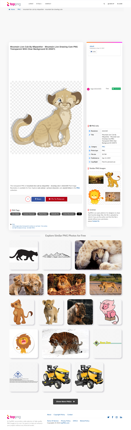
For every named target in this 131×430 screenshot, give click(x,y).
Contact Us (95, 221)
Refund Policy (84, 421)
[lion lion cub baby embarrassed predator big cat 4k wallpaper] (80, 312)
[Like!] (27, 199)
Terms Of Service (53, 421)
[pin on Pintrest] (35, 243)
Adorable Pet (55, 214)
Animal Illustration (68, 214)
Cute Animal (15, 214)
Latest (31, 4)
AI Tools (38, 3)
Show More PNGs (64, 402)
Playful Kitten (43, 214)
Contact (48, 4)
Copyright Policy (59, 414)
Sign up (111, 4)
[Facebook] (112, 417)
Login (120, 4)
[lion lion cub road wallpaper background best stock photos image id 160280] (106, 284)
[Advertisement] (65, 27)
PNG (19, 9)
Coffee (94, 51)
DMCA (75, 421)
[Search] (104, 4)
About (49, 414)
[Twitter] (108, 417)
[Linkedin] (121, 417)
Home (12, 9)
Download (117, 88)
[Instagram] (117, 417)
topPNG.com (65, 423)
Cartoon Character (29, 214)
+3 (79, 214)
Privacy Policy (66, 421)
